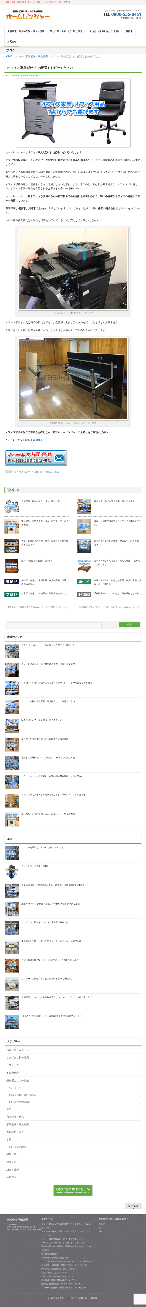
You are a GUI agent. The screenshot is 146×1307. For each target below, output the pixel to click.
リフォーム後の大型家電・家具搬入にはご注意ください (48, 701)
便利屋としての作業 (17, 1080)
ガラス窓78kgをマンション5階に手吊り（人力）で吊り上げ (50, 960)
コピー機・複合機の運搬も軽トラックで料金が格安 (63, 1287)
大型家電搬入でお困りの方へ (54, 1273)
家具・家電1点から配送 (49, 472)
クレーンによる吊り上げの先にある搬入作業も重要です (48, 664)
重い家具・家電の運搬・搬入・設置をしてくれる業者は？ (49, 814)
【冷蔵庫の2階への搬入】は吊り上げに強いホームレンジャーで (110, 607)
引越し (10, 1139)
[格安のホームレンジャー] (28, 16)
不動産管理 (12, 1072)
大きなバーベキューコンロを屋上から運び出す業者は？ (48, 645)
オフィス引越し (32, 472)
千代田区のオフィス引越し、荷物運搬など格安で (117, 593)
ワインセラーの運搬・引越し (35, 866)
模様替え (11, 1161)
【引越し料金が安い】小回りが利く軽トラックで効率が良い (68, 1261)
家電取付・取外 (15, 1131)
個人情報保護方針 (49, 1254)
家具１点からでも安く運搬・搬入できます (114, 501)
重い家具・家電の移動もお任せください (59, 1280)
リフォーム (12, 1065)
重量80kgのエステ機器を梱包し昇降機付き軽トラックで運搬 (50, 903)
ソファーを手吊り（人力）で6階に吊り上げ (42, 847)
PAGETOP (133, 1206)
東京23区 (102, 1224)
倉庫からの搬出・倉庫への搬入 (22, 1095)
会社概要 (45, 1250)
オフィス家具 (20, 472)
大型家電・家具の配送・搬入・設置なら (40, 501)
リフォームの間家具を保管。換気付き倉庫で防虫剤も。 (48, 978)
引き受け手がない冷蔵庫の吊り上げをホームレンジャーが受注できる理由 (56, 682)
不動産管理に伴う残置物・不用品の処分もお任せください (66, 1246)
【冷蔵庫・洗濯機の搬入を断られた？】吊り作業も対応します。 (36, 607)
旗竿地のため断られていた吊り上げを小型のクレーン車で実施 (51, 941)
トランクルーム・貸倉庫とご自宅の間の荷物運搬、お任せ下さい (52, 776)
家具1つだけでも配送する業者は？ (38, 560)
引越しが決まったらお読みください (57, 1276)
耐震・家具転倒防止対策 (19, 1102)
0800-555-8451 (126, 14)
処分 (8, 1109)
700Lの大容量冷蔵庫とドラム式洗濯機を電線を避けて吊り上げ (51, 1016)
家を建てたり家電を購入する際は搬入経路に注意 (44, 739)
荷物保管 (11, 1177)
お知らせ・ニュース (17, 1049)
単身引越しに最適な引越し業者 (55, 1258)
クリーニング (14, 1088)
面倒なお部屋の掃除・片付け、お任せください (61, 1284)
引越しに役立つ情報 (17, 1147)
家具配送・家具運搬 (29, 75)
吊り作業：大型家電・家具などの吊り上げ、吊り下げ (64, 1265)
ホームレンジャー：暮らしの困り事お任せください (63, 1243)
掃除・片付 (12, 1154)
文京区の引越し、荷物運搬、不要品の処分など (43, 593)
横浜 (100, 1228)
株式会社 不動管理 (69, 1298)
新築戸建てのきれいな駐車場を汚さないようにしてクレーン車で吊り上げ (56, 997)
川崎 (100, 1231)
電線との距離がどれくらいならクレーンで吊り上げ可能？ (49, 757)
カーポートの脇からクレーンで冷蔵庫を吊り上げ (44, 922)
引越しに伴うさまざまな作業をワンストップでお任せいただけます (53, 795)
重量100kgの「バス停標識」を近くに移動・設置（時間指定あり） (53, 885)
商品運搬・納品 (15, 1116)
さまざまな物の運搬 (17, 1057)
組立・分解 (12, 1169)
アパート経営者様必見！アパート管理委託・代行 (62, 1239)
